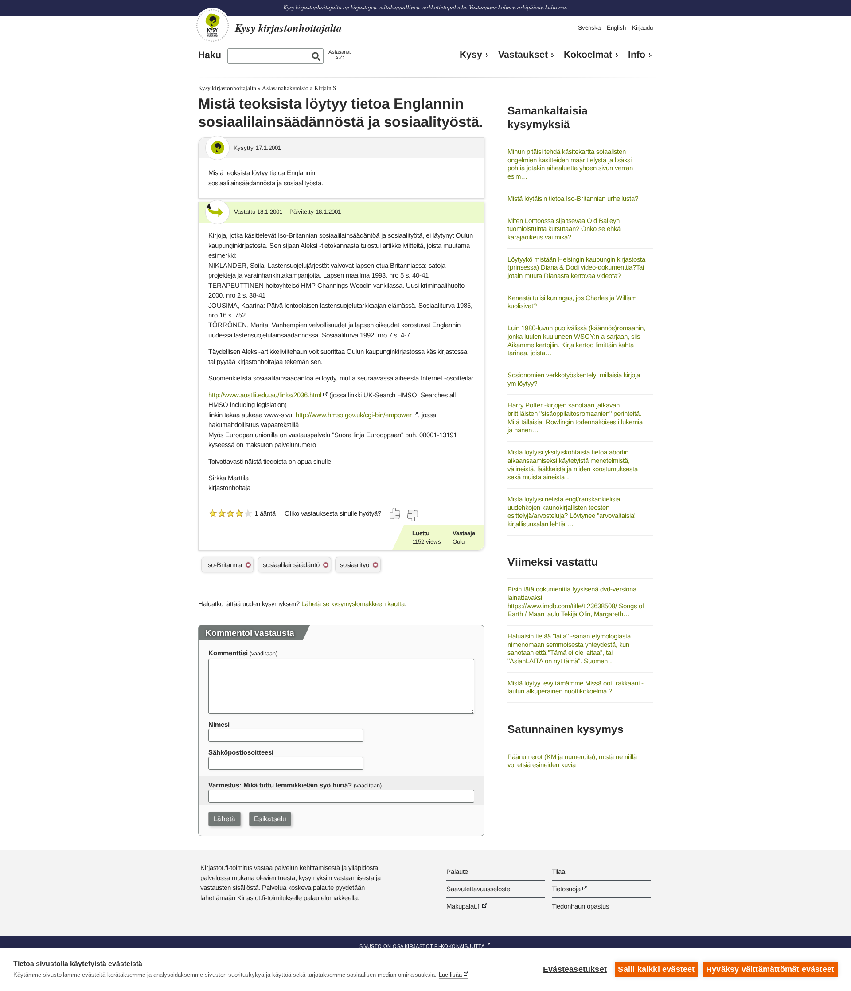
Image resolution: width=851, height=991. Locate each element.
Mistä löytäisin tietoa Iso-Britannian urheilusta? (572, 198)
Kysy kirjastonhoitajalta (227, 88)
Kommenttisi (228, 653)
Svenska (589, 27)
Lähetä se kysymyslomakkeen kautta (353, 603)
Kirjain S (325, 88)
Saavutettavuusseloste (478, 889)
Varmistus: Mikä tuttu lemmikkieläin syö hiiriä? (280, 785)
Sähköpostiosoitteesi (240, 752)
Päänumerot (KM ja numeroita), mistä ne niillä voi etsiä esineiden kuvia (572, 761)
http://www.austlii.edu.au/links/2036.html (264, 395)
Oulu (459, 541)
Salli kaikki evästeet (656, 969)
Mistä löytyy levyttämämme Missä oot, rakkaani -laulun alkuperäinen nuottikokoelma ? (575, 687)
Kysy (471, 54)
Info (636, 54)
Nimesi (219, 724)
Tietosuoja (566, 889)
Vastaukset (523, 54)
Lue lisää (450, 974)
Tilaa (558, 871)
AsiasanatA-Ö (339, 54)
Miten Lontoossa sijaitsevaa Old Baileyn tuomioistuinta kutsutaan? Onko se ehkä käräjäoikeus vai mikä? (564, 229)
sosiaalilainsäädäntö (291, 564)
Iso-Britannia (224, 564)
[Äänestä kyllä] (395, 513)
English (616, 27)
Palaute (457, 871)
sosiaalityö (354, 564)
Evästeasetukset (575, 969)
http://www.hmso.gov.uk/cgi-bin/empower (354, 415)
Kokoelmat (588, 54)
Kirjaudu (642, 27)
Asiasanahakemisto (285, 88)
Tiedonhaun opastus (580, 906)
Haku (209, 55)
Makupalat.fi (463, 906)
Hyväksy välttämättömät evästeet (770, 969)
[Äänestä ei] (412, 515)
